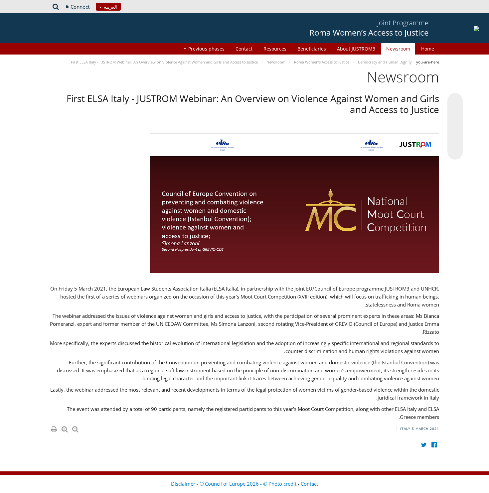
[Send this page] (455, 152)
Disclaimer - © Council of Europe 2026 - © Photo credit (234, 483)
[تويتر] (423, 444)
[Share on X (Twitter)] (455, 114)
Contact (244, 49)
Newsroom (398, 49)
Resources (274, 49)
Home (427, 49)
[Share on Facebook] (455, 127)
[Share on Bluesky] (455, 101)
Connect (80, 6)
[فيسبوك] (434, 444)
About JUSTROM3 (356, 49)
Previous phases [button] (206, 49)
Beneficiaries (311, 49)
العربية (109, 6)
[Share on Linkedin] (455, 139)
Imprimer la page (53, 427)
